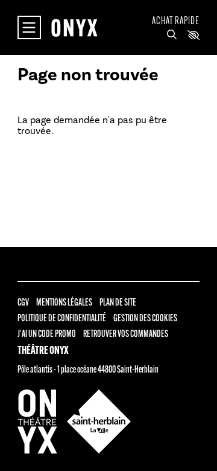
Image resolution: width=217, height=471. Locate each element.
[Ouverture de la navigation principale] (28, 27)
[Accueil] (74, 27)
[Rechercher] (172, 35)
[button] (193, 35)
